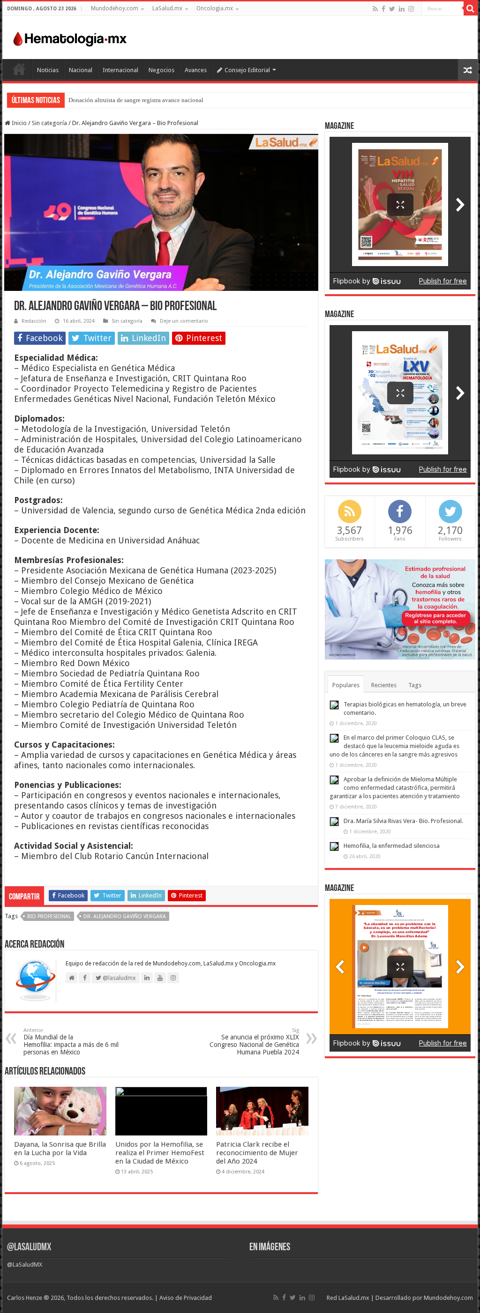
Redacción (34, 321)
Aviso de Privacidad (185, 1297)
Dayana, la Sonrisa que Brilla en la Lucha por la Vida (60, 1148)
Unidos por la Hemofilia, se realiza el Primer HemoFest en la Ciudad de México (159, 1152)
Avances (196, 70)
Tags (414, 685)
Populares (346, 685)
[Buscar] (471, 8)
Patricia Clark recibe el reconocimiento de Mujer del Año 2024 (257, 1152)
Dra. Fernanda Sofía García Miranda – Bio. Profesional (137, 100)
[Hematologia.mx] (70, 36)
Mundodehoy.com (114, 8)
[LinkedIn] (401, 9)
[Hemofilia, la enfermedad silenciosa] (334, 846)
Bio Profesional (49, 916)
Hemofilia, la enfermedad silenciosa (392, 845)
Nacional (80, 70)
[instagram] (411, 9)
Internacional (120, 70)
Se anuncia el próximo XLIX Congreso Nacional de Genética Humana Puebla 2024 (254, 1041)
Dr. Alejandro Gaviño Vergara (124, 916)
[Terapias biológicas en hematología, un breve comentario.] (334, 705)
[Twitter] (392, 9)
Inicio (19, 69)
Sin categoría (49, 122)
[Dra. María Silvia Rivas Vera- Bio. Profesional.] (334, 821)
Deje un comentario (184, 321)
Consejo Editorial (247, 70)
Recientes (384, 685)
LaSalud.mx (167, 8)
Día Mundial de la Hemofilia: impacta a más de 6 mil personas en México (71, 1041)
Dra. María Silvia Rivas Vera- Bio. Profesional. (403, 820)
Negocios (161, 70)
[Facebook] (383, 9)
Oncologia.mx (214, 8)
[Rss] (375, 9)
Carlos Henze (24, 1297)
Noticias (48, 70)
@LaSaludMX (29, 1247)
